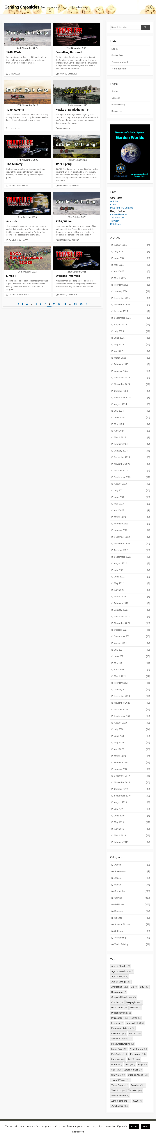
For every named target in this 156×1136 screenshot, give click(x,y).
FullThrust (118, 1033)
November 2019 (132, 782)
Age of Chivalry (120, 966)
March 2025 (132, 357)
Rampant (118, 1059)
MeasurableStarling (122, 1043)
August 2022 (132, 563)
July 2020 (132, 729)
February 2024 (132, 444)
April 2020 (132, 749)
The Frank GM (117, 217)
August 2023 (132, 483)
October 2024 (132, 391)
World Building (132, 944)
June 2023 (132, 497)
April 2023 (132, 510)
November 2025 (132, 304)
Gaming (62, 74)
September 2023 (132, 477)
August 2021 (132, 643)
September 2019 (132, 795)
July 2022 (132, 570)
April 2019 (132, 829)
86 (81, 303)
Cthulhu (117, 1002)
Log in (115, 49)
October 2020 (132, 709)
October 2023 (132, 470)
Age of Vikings (121, 981)
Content (116, 98)
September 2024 (132, 397)
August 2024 (132, 404)
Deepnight (134, 1002)
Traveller (114, 220)
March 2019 (132, 835)
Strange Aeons (138, 1075)
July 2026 (132, 251)
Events (136, 1018)
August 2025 (132, 324)
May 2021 (132, 663)
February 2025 (132, 364)
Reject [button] (145, 1126)
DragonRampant (121, 1012)
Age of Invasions (122, 971)
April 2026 (132, 271)
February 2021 (132, 682)
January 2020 (132, 769)
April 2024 (132, 430)
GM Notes (72, 74)
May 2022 (132, 583)
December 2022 (132, 537)
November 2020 (132, 702)
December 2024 (132, 377)
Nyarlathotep (138, 1049)
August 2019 (132, 802)
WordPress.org (119, 68)
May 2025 (132, 344)
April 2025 (132, 351)
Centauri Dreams (118, 214)
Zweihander (119, 1106)
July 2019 (132, 809)
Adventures (132, 871)
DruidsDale (119, 1018)
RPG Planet (115, 224)
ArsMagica (119, 987)
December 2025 (132, 298)
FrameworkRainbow (123, 1028)
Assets (132, 878)
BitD (144, 987)
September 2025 (132, 318)
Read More (78, 1131)
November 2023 (132, 464)
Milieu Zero (119, 1049)
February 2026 (132, 284)
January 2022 (132, 610)
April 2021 (132, 669)
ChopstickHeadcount (123, 997)
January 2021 (132, 689)
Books (132, 884)
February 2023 (132, 523)
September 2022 (132, 557)
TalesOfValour (120, 1080)
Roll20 (134, 1059)
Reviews (132, 911)
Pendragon (138, 1054)
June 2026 (132, 258)
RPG (130, 1064)
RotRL (116, 1064)
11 (64, 303)
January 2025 (132, 371)
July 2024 (132, 410)
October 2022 (132, 550)
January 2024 (132, 450)
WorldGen (135, 1090)
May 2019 (132, 822)
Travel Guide (119, 1085)
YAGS (137, 1100)
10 (59, 303)
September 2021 (132, 636)
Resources (117, 111)
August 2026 (132, 245)
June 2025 (132, 337)
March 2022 (132, 596)
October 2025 (132, 311)
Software (132, 931)
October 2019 (132, 789)
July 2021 (132, 649)
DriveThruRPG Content (121, 207)
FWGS (135, 1033)
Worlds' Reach (120, 1095)
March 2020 (132, 756)
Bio (134, 987)
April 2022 (132, 590)
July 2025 (132, 331)
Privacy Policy (118, 104)
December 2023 (132, 457)
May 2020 (132, 742)
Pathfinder (119, 1054)
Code (113, 204)
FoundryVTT (135, 1023)
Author (115, 91)
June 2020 (132, 736)
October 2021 (132, 629)
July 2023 (132, 490)
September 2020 (132, 716)
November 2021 (132, 623)
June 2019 (132, 815)
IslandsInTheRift (121, 1038)
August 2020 (132, 722)
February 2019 (132, 842)
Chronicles (14, 74)
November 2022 (132, 543)
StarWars (118, 1075)
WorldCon (118, 1090)
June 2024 (132, 417)
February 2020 (132, 762)
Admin (132, 864)
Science (132, 918)
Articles (114, 201)
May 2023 (132, 503)
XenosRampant (120, 1100)
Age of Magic (119, 976)
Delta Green (119, 1007)
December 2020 (132, 696)
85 (75, 303)
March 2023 (132, 517)
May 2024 (132, 424)
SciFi (116, 1069)
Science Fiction (132, 924)
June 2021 (132, 656)
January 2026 (132, 291)
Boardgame (118, 992)
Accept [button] (134, 1126)
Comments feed (120, 62)
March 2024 (132, 437)
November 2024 (132, 384)
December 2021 (132, 616)
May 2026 (132, 265)
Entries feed (117, 55)
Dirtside (135, 1007)
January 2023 (132, 530)
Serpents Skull (133, 1069)
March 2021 (132, 676)
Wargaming (24, 295)
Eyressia (117, 1023)
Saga (142, 1064)
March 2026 (132, 278)
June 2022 (132, 576)
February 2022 (132, 603)
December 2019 (132, 775)
